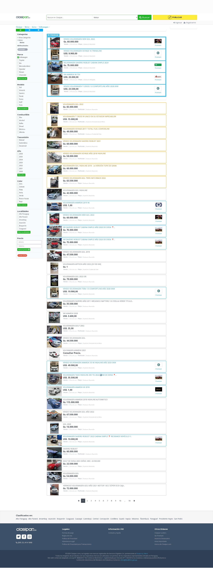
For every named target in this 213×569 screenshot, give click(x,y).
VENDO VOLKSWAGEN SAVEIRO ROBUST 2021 (82, 141)
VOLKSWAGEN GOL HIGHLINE (75, 190)
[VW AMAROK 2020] (54, 317)
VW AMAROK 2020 (70, 313)
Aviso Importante (161, 541)
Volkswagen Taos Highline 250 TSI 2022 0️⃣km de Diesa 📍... (89, 375)
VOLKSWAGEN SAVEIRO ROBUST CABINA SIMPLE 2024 (86, 62)
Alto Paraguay (21, 519)
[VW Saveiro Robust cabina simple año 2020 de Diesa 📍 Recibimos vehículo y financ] (54, 231)
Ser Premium (159, 536)
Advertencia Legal (68, 541)
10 (120, 500)
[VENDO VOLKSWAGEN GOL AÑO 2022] (54, 415)
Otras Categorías (24, 38)
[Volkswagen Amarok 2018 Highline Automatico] (54, 403)
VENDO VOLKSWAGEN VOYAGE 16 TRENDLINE (83, 51)
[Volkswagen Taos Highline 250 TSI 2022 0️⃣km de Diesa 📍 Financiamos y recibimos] (54, 379)
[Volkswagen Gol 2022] (54, 108)
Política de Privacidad (69, 538)
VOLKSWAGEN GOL (71, 473)
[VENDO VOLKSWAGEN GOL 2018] (54, 255)
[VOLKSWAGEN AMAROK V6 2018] (54, 391)
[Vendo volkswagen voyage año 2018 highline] (54, 157)
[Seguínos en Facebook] (24, 536)
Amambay (43, 519)
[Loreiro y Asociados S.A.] (158, 229)
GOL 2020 (67, 424)
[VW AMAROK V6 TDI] (55, 78)
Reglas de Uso (67, 536)
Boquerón (61, 519)
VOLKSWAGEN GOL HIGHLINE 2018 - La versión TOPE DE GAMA (90, 166)
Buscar (146, 17)
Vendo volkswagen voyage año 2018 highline (84, 153)
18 (129, 500)
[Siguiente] (134, 501)
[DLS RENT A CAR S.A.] (158, 64)
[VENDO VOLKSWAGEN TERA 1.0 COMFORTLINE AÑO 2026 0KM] (54, 292)
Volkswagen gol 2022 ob (74, 276)
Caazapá (78, 519)
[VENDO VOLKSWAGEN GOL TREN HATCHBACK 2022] (54, 182)
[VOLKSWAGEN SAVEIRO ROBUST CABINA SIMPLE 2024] (55, 66)
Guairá (121, 519)
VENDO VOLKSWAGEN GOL (74, 338)
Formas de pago (68, 533)
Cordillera (114, 519)
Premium (158, 45)
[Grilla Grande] (38, 30)
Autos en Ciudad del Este (93, 134)
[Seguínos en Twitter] (18, 536)
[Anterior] (78, 501)
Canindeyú (87, 519)
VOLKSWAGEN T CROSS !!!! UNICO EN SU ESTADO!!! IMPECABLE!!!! (89, 116)
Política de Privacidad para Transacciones (76, 544)
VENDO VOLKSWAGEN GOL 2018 (76, 252)
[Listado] (20, 30)
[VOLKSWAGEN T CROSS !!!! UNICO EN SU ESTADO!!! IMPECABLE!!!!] (54, 120)
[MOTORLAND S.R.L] (158, 53)
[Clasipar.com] (23, 17)
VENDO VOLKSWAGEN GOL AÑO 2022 (78, 412)
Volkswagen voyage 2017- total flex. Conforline (86, 129)
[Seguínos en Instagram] (29, 536)
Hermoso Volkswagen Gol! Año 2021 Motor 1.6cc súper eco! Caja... (94, 485)
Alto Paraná (33, 519)
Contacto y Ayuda (114, 533)
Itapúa (128, 519)
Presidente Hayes (166, 519)
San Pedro (178, 519)
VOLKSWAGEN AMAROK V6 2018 (76, 387)
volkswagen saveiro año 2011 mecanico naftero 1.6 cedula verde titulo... (98, 301)
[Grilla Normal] (29, 30)
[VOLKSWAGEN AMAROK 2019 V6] (54, 206)
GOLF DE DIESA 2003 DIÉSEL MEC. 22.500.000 (81, 461)
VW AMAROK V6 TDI (72, 74)
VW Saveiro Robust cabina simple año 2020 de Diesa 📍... (89, 227)
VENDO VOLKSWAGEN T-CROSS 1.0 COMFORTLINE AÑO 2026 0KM (91, 86)
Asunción (52, 519)
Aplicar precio (23, 249)
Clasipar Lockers (160, 533)
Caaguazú (70, 519)
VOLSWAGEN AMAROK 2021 (74, 350)
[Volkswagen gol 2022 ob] (54, 280)
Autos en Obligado (89, 79)
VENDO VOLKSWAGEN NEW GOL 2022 (79, 39)
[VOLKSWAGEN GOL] (54, 477)
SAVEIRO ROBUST (70, 449)
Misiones (135, 519)
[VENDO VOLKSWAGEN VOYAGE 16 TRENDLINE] (55, 54)
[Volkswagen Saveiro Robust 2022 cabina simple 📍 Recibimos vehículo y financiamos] (54, 440)
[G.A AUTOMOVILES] (158, 41)
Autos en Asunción (89, 44)
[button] (175, 17)
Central (95, 519)
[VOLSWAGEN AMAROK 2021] (54, 354)
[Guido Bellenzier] (158, 204)
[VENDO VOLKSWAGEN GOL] (54, 342)
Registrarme (191, 22)
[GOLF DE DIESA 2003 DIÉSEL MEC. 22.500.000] (54, 465)
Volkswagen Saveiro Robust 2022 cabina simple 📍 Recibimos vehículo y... (97, 436)
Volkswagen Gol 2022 (73, 104)
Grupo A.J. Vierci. (142, 554)
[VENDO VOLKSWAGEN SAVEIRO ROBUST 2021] (54, 145)
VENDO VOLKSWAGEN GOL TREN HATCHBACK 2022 (84, 178)
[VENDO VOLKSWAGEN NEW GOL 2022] (55, 43)
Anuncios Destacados (162, 538)
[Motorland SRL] (158, 88)
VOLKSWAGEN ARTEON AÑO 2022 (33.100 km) (82, 264)
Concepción (104, 519)
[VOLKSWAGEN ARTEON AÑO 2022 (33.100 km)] (54, 268)
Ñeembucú (144, 519)
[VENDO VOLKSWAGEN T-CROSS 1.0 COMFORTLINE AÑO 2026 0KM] (55, 90)
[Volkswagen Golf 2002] (54, 329)
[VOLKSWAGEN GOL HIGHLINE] (54, 194)
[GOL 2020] (54, 428)
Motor (20, 40)
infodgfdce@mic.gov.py (129, 560)
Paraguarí (154, 519)
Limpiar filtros (22, 255)
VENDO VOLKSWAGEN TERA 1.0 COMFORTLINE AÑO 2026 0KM (89, 289)
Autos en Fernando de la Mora (95, 122)
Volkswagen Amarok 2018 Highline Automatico (85, 399)
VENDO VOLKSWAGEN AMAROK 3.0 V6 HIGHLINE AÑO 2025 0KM (89, 362)
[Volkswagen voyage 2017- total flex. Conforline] (54, 132)
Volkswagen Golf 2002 (73, 325)
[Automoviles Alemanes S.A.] (158, 76)
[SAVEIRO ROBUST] (54, 452)
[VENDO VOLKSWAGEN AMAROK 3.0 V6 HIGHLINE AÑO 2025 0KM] (54, 366)
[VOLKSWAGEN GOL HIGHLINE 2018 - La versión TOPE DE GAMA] (54, 169)
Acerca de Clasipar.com (163, 544)
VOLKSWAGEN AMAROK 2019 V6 (76, 202)
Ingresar (178, 22)
